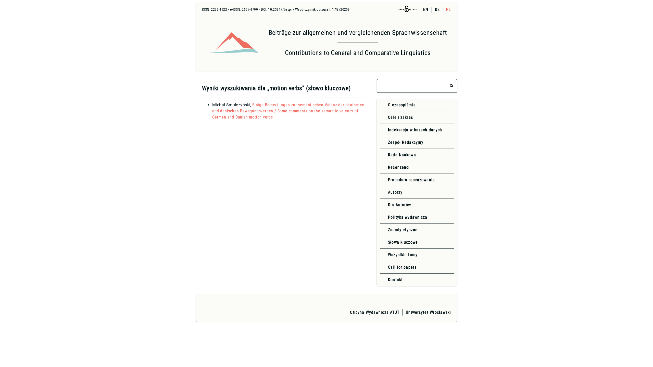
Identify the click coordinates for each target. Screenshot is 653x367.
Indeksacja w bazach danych (415, 129)
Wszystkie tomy (403, 254)
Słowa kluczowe (403, 242)
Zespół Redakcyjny (405, 142)
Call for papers (402, 267)
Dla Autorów (399, 204)
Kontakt (395, 279)
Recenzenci (399, 167)
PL (448, 9)
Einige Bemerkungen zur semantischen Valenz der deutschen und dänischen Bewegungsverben (288, 111)
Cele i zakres (400, 117)
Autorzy (395, 192)
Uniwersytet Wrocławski (428, 312)
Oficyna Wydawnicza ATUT (375, 312)
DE (437, 9)
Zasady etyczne (403, 229)
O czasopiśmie (402, 104)
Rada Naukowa (402, 154)
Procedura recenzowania (411, 179)
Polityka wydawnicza (407, 217)
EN (425, 9)
